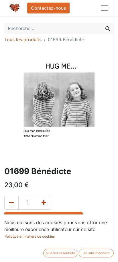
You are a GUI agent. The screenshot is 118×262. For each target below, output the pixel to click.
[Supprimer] (11, 203)
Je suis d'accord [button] (96, 253)
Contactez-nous (48, 8)
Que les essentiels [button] (60, 253)
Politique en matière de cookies (30, 236)
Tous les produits (23, 39)
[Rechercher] (108, 28)
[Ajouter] (44, 203)
